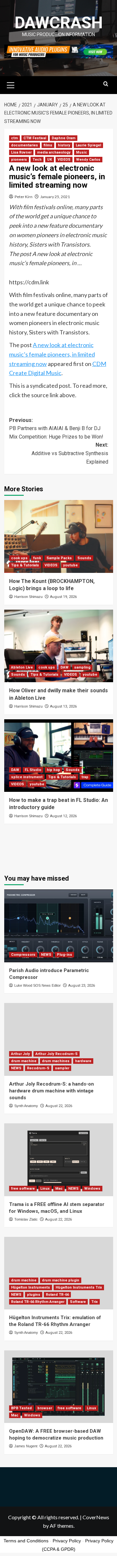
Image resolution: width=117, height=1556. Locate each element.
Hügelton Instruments (30, 1287)
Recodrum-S (38, 1068)
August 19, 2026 (63, 597)
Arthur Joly (20, 1054)
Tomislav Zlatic (26, 1219)
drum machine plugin (60, 1280)
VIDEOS (64, 159)
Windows (92, 1188)
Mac (59, 1188)
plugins (33, 1294)
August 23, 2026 (81, 985)
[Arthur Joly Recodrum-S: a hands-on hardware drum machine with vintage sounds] (58, 1039)
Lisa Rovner (21, 152)
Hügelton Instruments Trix (79, 1287)
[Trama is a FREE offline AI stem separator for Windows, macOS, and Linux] (58, 1159)
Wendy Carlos (88, 159)
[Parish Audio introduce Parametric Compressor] (58, 925)
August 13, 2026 (63, 706)
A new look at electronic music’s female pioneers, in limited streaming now (52, 354)
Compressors (23, 955)
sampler (62, 1068)
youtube (70, 565)
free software (23, 1188)
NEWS (46, 955)
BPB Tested (21, 1408)
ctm (14, 138)
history (64, 145)
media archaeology (54, 152)
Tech (37, 159)
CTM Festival (34, 138)
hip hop (53, 770)
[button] (10, 84)
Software (78, 1302)
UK (49, 159)
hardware (83, 1061)
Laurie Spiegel (88, 145)
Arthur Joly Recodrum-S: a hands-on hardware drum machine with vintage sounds (51, 1091)
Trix (94, 1302)
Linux (45, 1188)
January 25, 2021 (55, 196)
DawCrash (59, 22)
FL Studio (33, 770)
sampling (82, 667)
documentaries (24, 145)
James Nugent (25, 1446)
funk (37, 558)
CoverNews (96, 1517)
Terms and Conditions (26, 1540)
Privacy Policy (67, 1540)
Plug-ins (64, 955)
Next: (70, 453)
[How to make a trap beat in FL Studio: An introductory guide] (58, 755)
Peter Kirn (23, 196)
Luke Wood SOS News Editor (37, 985)
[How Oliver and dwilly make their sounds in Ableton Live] (58, 646)
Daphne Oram (63, 138)
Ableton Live (22, 667)
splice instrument (27, 777)
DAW (64, 667)
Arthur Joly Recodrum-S (56, 1054)
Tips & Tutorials (25, 565)
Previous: (56, 428)
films (48, 145)
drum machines (56, 1061)
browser (44, 1408)
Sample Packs (59, 558)
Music (81, 152)
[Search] (106, 84)
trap (85, 777)
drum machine (23, 1061)
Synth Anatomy (26, 1106)
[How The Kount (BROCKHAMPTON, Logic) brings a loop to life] (58, 536)
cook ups (19, 558)
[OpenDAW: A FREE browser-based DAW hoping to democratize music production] (58, 1386)
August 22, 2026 (59, 1106)
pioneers (19, 159)
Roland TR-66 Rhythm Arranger (37, 1302)
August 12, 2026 (63, 816)
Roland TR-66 (57, 1294)
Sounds (84, 558)
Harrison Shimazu (28, 597)
